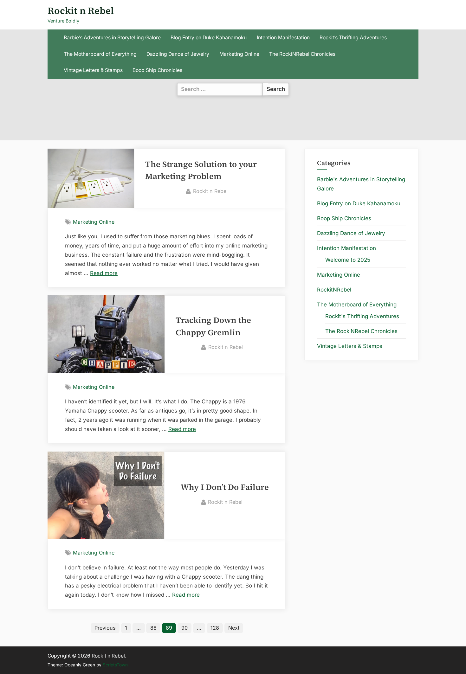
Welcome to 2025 (347, 260)
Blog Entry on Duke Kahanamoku (209, 38)
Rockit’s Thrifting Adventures (353, 38)
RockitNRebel (334, 289)
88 (153, 628)
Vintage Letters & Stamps (93, 70)
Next (233, 628)
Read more (104, 273)
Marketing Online (239, 54)
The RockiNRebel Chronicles (302, 54)
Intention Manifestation (283, 38)
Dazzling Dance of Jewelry (177, 54)
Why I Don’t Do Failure (225, 487)
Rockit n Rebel (81, 10)
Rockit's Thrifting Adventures (362, 316)
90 (184, 628)
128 (214, 628)
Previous (105, 628)
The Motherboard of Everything (100, 54)
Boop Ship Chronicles (157, 70)
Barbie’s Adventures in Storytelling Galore (112, 38)
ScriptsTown (115, 664)
